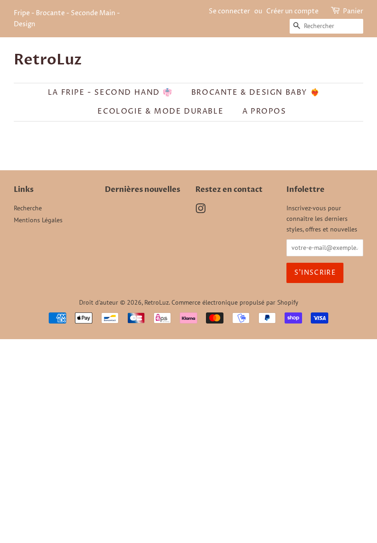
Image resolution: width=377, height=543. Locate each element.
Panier (353, 11)
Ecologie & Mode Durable (160, 111)
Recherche (28, 208)
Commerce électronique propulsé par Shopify (234, 302)
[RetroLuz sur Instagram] (200, 210)
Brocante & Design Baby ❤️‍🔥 (255, 92)
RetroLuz (48, 60)
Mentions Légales (38, 220)
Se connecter (229, 11)
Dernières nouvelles (142, 190)
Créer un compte (292, 11)
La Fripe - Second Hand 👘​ (110, 92)
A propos (264, 111)
